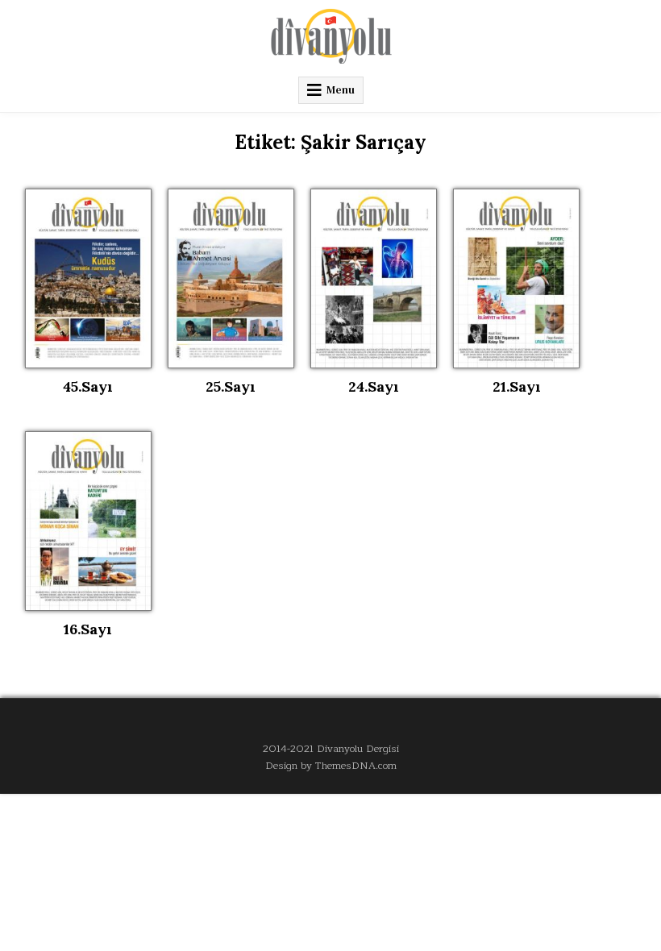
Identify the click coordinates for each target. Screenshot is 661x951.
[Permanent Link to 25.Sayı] (230, 278)
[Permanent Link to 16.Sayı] (88, 521)
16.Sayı (88, 629)
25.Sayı (231, 386)
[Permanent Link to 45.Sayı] (88, 278)
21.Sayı (517, 386)
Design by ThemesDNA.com (331, 765)
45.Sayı (88, 386)
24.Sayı (373, 386)
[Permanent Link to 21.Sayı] (516, 278)
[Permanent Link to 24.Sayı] (373, 278)
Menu (340, 90)
